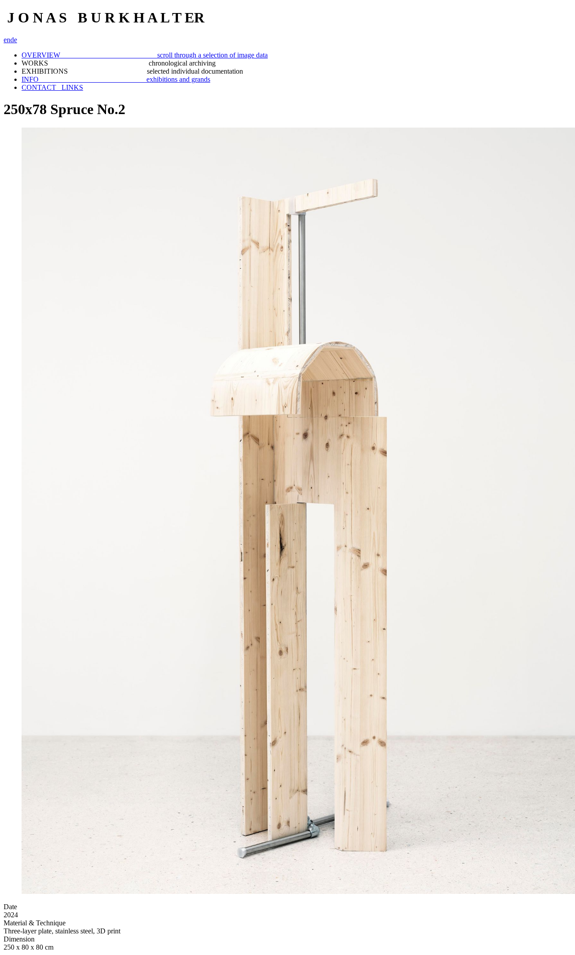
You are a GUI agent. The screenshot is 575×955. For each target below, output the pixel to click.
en (7, 40)
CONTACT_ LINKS (52, 87)
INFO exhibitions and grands (116, 79)
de (13, 40)
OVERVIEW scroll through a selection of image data (145, 55)
